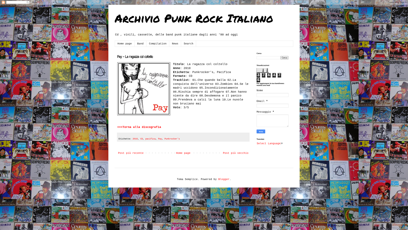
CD (141, 139)
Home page (124, 43)
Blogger (223, 179)
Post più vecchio (235, 153)
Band (140, 43)
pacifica (150, 139)
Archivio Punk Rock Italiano (194, 18)
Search (188, 43)
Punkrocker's (172, 139)
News (175, 43)
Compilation (158, 43)
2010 (135, 139)
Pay (160, 139)
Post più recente (131, 153)
